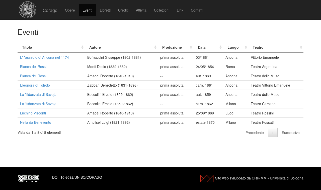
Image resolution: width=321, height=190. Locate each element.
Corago (50, 10)
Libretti (105, 10)
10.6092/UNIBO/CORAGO (81, 177)
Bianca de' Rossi (33, 66)
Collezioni (161, 10)
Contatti (197, 10)
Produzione (172, 47)
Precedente (255, 132)
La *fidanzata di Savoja (38, 94)
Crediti (123, 10)
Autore (95, 47)
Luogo (233, 47)
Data (202, 47)
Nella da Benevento (35, 122)
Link (180, 10)
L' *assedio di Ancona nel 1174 (44, 57)
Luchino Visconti (33, 112)
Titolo (27, 47)
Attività (141, 10)
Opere (70, 10)
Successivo (291, 132)
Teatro (258, 47)
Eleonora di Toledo (35, 85)
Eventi (87, 10)
